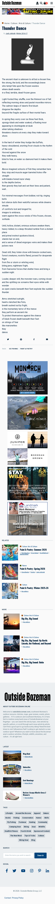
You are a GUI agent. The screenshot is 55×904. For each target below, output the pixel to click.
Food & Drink (26, 831)
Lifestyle (9, 813)
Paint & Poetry (26, 349)
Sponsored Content (42, 831)
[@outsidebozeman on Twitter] (14, 871)
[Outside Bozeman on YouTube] (23, 871)
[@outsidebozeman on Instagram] (31, 871)
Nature (24, 565)
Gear (34, 827)
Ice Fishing (13, 349)
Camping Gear (15, 827)
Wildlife (42, 827)
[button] (8, 339)
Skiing (26, 827)
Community (42, 822)
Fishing (16, 818)
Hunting (32, 822)
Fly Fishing (11, 822)
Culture (14, 23)
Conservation (27, 818)
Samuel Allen (24, 554)
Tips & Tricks (30, 836)
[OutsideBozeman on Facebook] (7, 871)
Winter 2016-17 (22, 33)
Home (6, 23)
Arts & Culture (25, 23)
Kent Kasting (26, 553)
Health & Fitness (11, 831)
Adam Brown (29, 756)
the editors (25, 591)
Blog (33, 840)
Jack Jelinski (10, 33)
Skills (46, 818)
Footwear (22, 822)
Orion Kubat (34, 553)
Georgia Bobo (29, 797)
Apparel (37, 813)
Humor (38, 818)
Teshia (33, 572)
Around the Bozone (23, 813)
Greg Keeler (25, 572)
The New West (16, 836)
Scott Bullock (44, 553)
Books (8, 818)
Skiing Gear (23, 840)
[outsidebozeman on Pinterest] (39, 871)
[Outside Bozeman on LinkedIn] (47, 871)
